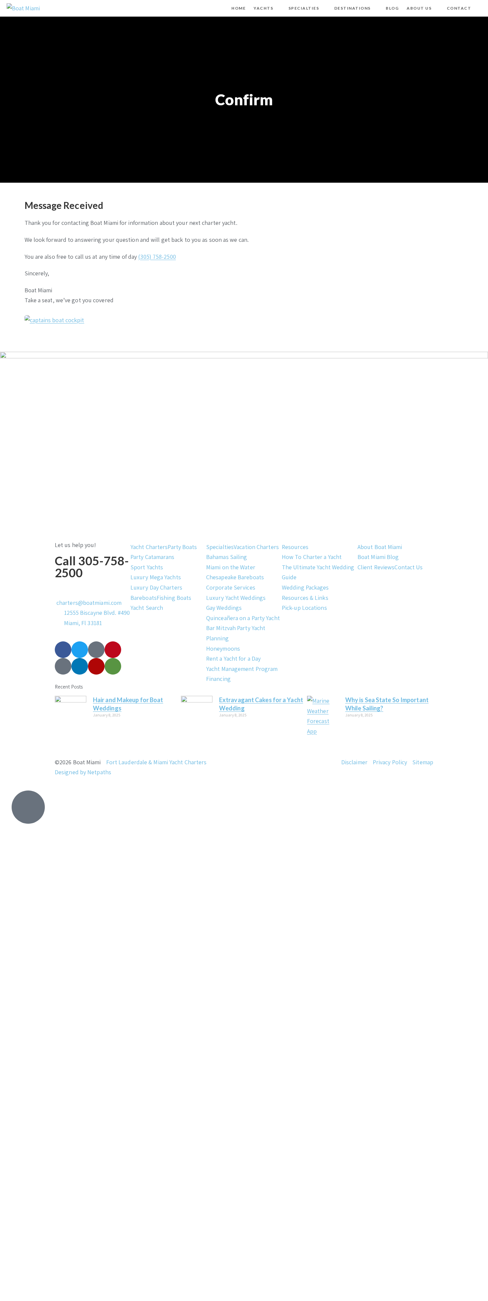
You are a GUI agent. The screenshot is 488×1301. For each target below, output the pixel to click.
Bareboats (143, 598)
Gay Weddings (224, 607)
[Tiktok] (96, 649)
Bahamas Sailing (226, 557)
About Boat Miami (380, 547)
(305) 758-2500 (157, 256)
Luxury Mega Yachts (155, 577)
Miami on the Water (230, 567)
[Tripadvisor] (113, 666)
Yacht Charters (149, 547)
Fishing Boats (174, 598)
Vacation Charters (256, 547)
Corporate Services (230, 587)
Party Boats (182, 547)
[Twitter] (79, 649)
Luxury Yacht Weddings (236, 598)
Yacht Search (146, 607)
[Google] (63, 666)
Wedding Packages (305, 587)
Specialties (220, 547)
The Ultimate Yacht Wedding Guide (318, 572)
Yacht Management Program (242, 669)
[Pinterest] (113, 649)
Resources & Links (305, 598)
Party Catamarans (152, 557)
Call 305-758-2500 (92, 566)
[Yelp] (96, 666)
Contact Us (408, 567)
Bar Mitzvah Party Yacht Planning (235, 633)
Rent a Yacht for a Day (233, 658)
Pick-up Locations (304, 607)
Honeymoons (223, 648)
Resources (295, 547)
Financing (218, 679)
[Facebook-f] (63, 649)
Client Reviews (376, 567)
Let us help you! (75, 545)
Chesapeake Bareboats (235, 577)
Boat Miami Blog (378, 557)
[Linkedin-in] (79, 666)
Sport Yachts (146, 567)
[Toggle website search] (480, 8)
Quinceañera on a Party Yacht (243, 618)
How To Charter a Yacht (312, 557)
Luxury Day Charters (156, 587)
